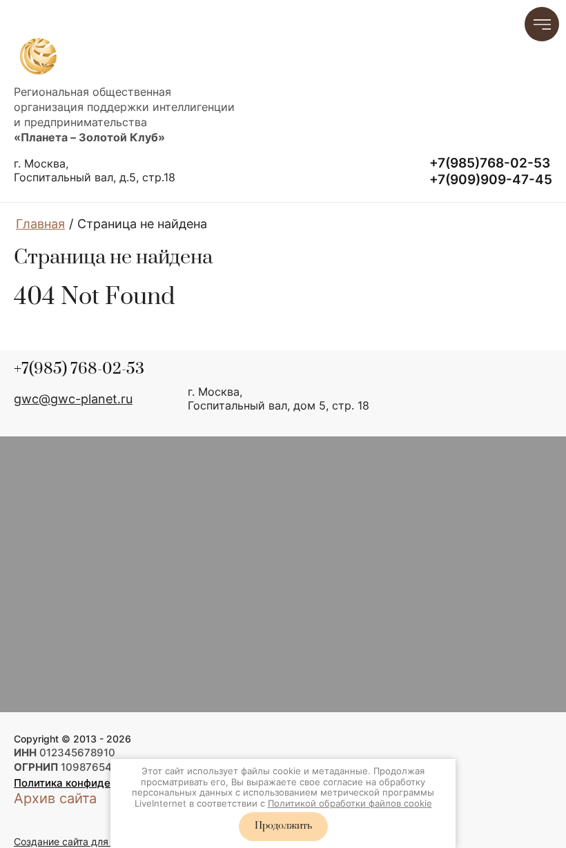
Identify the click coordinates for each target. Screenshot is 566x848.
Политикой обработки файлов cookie (350, 803)
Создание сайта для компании (85, 841)
